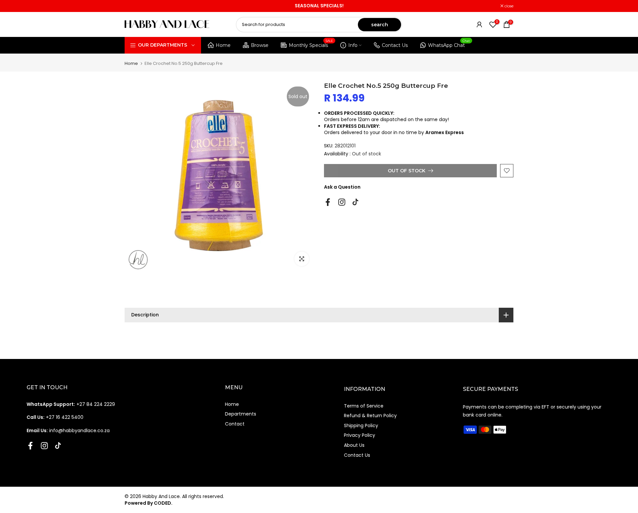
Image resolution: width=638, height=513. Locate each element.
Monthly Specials (311, 44)
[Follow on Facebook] (328, 202)
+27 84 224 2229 (71, 404)
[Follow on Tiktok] (355, 202)
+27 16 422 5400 (55, 417)
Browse (259, 45)
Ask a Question (342, 187)
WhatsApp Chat (449, 44)
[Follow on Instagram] (341, 202)
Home (223, 45)
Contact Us (395, 45)
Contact (235, 424)
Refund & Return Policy (370, 415)
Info (353, 45)
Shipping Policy (361, 425)
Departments (240, 414)
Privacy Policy (359, 435)
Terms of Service (363, 406)
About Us (354, 445)
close (133, 6)
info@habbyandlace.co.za (68, 430)
